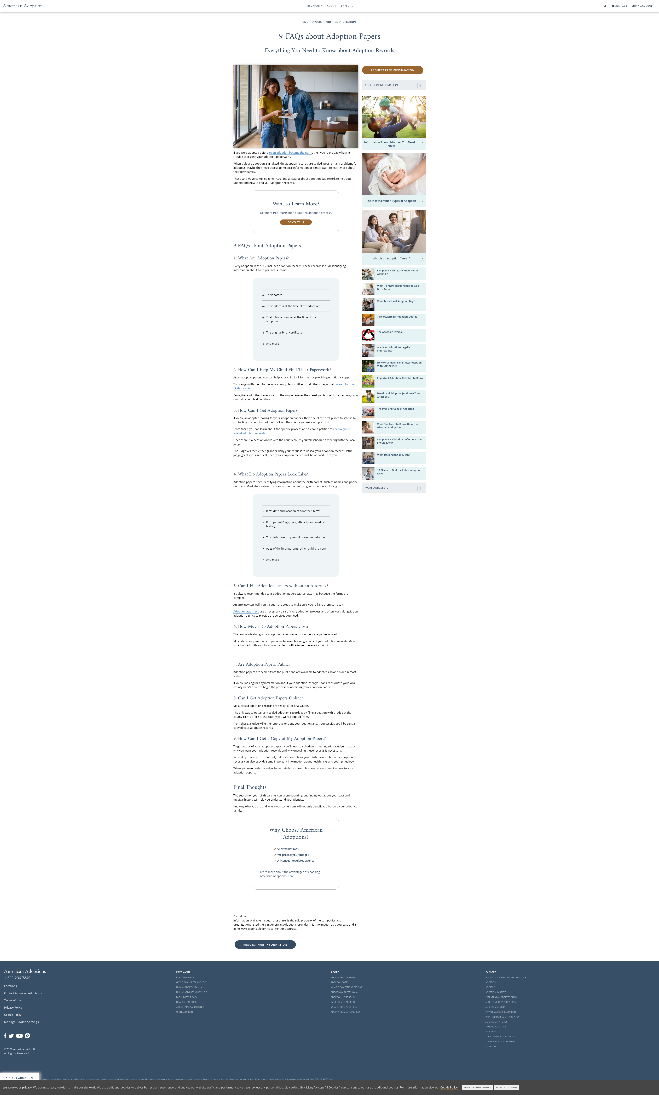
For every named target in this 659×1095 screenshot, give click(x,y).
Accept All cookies (506, 1087)
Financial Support (186, 1002)
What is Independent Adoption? (502, 1016)
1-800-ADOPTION (21, 1078)
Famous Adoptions (495, 1026)
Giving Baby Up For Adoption (191, 982)
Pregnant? (314, 5)
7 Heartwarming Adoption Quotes (397, 316)
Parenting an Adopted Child (501, 997)
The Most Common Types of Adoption (391, 201)
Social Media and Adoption (500, 1036)
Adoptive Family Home (343, 977)
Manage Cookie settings (477, 1087)
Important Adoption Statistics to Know (400, 378)
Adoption (490, 982)
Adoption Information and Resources (506, 977)
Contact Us (296, 222)
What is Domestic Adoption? (346, 987)
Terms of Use (12, 1000)
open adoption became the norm (290, 152)
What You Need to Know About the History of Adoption (397, 425)
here (291, 876)
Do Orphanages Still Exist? (500, 1041)
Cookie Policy (12, 1015)
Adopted (490, 987)
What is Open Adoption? (344, 1006)
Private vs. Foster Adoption (500, 1011)
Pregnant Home (185, 977)
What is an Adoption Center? (391, 258)
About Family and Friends (190, 1006)
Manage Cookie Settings (21, 1022)
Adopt (331, 5)
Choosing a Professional (345, 992)
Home (304, 21)
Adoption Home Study (343, 997)
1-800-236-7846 (17, 977)
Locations (10, 986)
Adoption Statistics (496, 1021)
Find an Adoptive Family (189, 987)
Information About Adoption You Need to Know (391, 144)
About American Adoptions (500, 1002)
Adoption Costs (339, 982)
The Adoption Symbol (390, 332)
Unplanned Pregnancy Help (191, 992)
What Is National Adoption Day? (396, 301)
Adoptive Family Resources (345, 1011)
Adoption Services (495, 1006)
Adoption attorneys (246, 611)
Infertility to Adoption (343, 1002)
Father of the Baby (186, 997)
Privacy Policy (13, 1007)
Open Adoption (184, 1011)
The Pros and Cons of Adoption (395, 408)
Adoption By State (495, 992)
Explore (347, 5)
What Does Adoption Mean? (393, 454)
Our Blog (490, 1046)
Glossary (490, 1031)
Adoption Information (341, 21)
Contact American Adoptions (23, 993)
